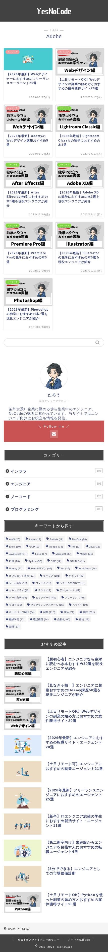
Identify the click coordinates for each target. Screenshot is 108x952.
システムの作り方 (72, 583)
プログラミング (56, 509)
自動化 (63, 619)
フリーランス (75, 597)
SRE (56, 561)
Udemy (15, 568)
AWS (14, 539)
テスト (44, 590)
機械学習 (16, 619)
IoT (76, 546)
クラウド (76, 575)
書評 (89, 612)
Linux (41, 554)
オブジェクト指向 (21, 575)
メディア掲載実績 (79, 939)
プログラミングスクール (47, 604)
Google (56, 546)
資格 (84, 619)
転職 (14, 626)
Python (35, 561)
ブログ (15, 604)
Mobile (86, 554)
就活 (69, 612)
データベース (70, 590)
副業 (49, 612)
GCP (34, 546)
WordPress (87, 568)
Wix (65, 568)
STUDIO (77, 561)
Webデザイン (41, 568)
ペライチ (80, 604)
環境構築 (40, 619)
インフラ (56, 471)
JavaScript (17, 554)
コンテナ (43, 583)
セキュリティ (19, 590)
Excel (15, 546)
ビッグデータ (46, 597)
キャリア (51, 575)
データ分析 (18, 597)
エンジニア (56, 484)
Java (94, 546)
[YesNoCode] (54, 17)
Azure (35, 539)
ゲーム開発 (18, 583)
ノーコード (56, 497)
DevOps (79, 539)
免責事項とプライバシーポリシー (38, 939)
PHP (14, 561)
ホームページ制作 (21, 612)
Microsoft (63, 554)
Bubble (56, 539)
